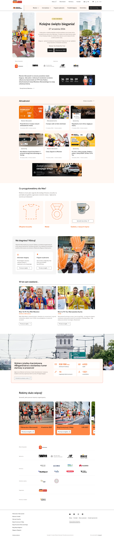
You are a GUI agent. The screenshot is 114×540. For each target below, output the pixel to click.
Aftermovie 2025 (60, 50)
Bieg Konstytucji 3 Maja (18, 522)
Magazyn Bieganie (16, 530)
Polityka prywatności (16, 535)
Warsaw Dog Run (16, 519)
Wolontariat (62, 1)
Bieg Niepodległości (17, 527)
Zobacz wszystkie (87, 101)
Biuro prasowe (82, 518)
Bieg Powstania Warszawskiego (20, 524)
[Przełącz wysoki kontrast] (93, 1)
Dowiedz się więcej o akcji (22, 378)
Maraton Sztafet (16, 516)
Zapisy (51, 50)
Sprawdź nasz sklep (82, 221)
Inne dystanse (45, 8)
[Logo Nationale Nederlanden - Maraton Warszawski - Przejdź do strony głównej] (17, 1)
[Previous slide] (22, 418)
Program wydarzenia (59, 8)
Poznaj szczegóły (23, 268)
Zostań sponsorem (92, 518)
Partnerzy (71, 1)
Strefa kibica (83, 8)
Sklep (53, 1)
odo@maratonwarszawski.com (74, 522)
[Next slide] (92, 418)
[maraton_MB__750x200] (57, 176)
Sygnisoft (100, 535)
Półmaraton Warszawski (18, 513)
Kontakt (79, 1)
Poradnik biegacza (72, 8)
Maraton (35, 8)
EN (88, 1)
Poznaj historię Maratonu (26, 88)
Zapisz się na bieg (94, 8)
